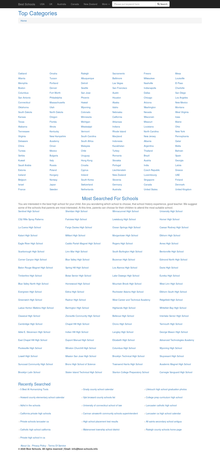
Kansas (22, 116)
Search (163, 4)
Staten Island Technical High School (83, 372)
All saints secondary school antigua (164, 421)
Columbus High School (124, 348)
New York (180, 131)
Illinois (53, 126)
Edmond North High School (173, 259)
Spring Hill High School (77, 267)
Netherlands (87, 189)
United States (151, 189)
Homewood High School (77, 283)
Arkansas (117, 121)
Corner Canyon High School (32, 259)
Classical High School (29, 315)
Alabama (22, 126)
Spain (178, 155)
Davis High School (169, 267)
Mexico (53, 150)
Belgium (22, 179)
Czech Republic (152, 170)
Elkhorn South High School (173, 291)
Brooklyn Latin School (29, 372)
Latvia (178, 165)
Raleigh (85, 73)
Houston (116, 97)
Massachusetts (57, 102)
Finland (179, 179)
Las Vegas (117, 83)
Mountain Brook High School (126, 283)
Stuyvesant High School (172, 356)
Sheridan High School (76, 211)
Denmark (180, 184)
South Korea (87, 179)
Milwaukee (149, 78)
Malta (178, 145)
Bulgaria (54, 155)
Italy (52, 160)
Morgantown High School (125, 235)
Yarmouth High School (171, 323)
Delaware (23, 141)
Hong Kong (86, 160)
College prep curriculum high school (164, 397)
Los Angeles (181, 97)
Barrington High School (77, 307)
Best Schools (26, 4)
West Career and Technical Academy (131, 299)
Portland (54, 83)
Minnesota (86, 116)
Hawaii (84, 102)
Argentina (149, 145)
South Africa (87, 141)
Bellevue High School (123, 315)
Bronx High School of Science (80, 364)
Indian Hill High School (76, 332)
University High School (171, 211)
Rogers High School (122, 243)
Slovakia (116, 160)
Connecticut (24, 102)
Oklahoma (23, 107)
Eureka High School (170, 275)
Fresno (147, 73)
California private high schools (35, 413)
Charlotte (180, 87)
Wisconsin (149, 116)
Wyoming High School (171, 348)
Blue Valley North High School (33, 283)
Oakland (22, 73)
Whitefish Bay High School (173, 307)
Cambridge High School (30, 323)
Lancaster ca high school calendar (163, 413)
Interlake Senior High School (174, 315)
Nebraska (117, 112)
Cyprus (84, 170)
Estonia (22, 170)
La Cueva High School (29, 227)
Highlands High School (123, 307)
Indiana (116, 126)
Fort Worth (55, 92)
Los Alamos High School (124, 267)
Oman (53, 145)
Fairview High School (76, 219)
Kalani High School (27, 235)
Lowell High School (28, 356)
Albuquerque (87, 78)
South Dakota (25, 112)
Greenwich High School (30, 299)
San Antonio (24, 97)
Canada (75, 4)
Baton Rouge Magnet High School (35, 267)
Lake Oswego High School (125, 275)
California (117, 116)
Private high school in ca (32, 437)
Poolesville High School (30, 348)
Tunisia (21, 150)
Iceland (22, 174)
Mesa (178, 73)
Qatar (178, 141)
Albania (147, 141)
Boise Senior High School (78, 275)
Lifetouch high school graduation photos (166, 389)
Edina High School (74, 291)
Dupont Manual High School (79, 340)
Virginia (22, 136)
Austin (115, 92)
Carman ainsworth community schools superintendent (110, 413)
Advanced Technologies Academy (177, 340)
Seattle (84, 87)
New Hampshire (58, 136)
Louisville (180, 78)
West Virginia (182, 112)
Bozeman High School (123, 259)
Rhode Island (119, 131)
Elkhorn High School (170, 235)
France (21, 189)
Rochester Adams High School (127, 291)
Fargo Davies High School (78, 227)
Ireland (84, 174)
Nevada (148, 112)
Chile (83, 150)
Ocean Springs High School (126, 227)
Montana (179, 107)
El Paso (179, 83)
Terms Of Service (57, 445)
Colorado (85, 112)
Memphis (23, 83)
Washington (150, 107)
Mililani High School (75, 235)
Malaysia (85, 145)
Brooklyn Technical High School (128, 356)
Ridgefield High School (171, 299)
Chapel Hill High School (77, 323)
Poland (53, 170)
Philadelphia (56, 97)
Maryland (117, 136)
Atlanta (21, 78)
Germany (117, 184)
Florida (53, 121)
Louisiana (149, 126)
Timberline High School (30, 275)
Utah (52, 107)
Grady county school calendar (98, 389)
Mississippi (86, 126)
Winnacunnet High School (125, 211)
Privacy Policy (39, 445)
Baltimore (117, 78)
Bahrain (179, 150)
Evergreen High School (30, 291)
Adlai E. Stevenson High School (34, 332)
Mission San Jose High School (80, 356)
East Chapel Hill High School (32, 340)
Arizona (148, 102)
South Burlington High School (127, 251)
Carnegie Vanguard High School (176, 372)
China (21, 145)
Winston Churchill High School (80, 348)
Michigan (85, 121)
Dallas (147, 92)
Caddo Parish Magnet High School (82, 243)
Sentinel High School (28, 211)
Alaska (115, 102)
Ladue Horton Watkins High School (36, 307)
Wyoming (86, 107)
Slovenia (116, 179)
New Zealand (90, 4)
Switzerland (87, 184)
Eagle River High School (30, 243)
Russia (53, 165)
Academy (54, 141)
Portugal (116, 165)
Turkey (115, 150)
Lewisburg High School (124, 219)
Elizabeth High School (123, 340)
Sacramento (118, 73)
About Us (25, 445)
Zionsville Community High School (82, 315)
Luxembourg (150, 174)
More (105, 4)
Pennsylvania (182, 136)
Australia (61, 4)
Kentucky (54, 131)
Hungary (54, 174)
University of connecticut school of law (102, 405)
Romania (117, 155)
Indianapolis (150, 87)
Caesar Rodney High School (174, 227)
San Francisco (119, 87)
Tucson (53, 78)
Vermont (85, 131)
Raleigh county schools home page (164, 429)
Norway (53, 179)
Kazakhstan (118, 145)
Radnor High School (75, 299)
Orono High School (122, 323)
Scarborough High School (31, 251)
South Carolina (88, 136)
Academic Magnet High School (175, 364)
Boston (21, 87)
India (146, 165)
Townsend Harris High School (127, 364)
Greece (179, 170)
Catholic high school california (35, 429)
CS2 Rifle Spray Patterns (30, 219)
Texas (21, 121)
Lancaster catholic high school (161, 405)
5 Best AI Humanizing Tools (34, 389)
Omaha (53, 73)
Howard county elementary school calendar (42, 397)
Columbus (23, 92)
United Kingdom (183, 189)
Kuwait (21, 160)
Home (24, 20)
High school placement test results (100, 421)
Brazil (146, 155)
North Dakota (56, 112)
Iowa (177, 116)
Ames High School (169, 243)
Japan (53, 184)
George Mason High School (174, 332)
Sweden (54, 189)
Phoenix (85, 97)
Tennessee (23, 131)
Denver (53, 87)
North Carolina (151, 131)
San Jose (86, 92)
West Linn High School (171, 283)
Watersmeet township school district (101, 429)
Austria (147, 160)
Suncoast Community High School (35, 364)
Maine (178, 121)
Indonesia (117, 141)
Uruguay (85, 155)
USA (42, 4)
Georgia (179, 160)
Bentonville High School (172, 251)
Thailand (148, 150)
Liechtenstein (119, 170)
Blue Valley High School (77, 259)
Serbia (21, 155)
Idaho (115, 107)
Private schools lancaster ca (34, 421)
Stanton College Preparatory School (130, 372)
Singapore (149, 179)
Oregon (53, 116)
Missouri (148, 121)
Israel (21, 184)
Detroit (84, 83)
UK (50, 4)
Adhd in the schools (30, 405)
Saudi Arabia (24, 165)
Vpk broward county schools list (99, 397)
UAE (177, 174)
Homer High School (169, 219)
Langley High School (122, 332)
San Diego (180, 92)
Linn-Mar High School (76, 251)
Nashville (148, 83)
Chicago (148, 97)
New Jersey (150, 136)
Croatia (84, 165)
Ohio (177, 126)
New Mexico (181, 102)
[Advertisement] (110, 49)
